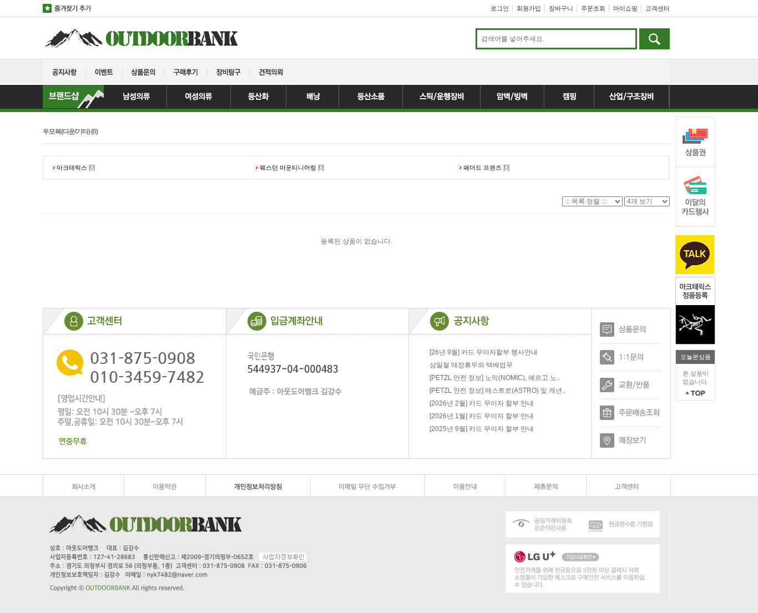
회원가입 (529, 8)
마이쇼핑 (625, 8)
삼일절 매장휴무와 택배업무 (471, 365)
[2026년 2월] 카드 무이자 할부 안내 (481, 403)
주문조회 (593, 8)
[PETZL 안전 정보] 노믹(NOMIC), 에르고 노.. (494, 378)
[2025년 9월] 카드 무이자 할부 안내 (481, 429)
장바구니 (561, 8)
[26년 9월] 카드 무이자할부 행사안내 (483, 352)
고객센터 (657, 8)
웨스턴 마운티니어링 (288, 167)
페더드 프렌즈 (482, 167)
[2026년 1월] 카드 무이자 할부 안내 (481, 416)
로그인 (500, 8)
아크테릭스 (72, 167)
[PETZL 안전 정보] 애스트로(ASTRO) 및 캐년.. (497, 390)
